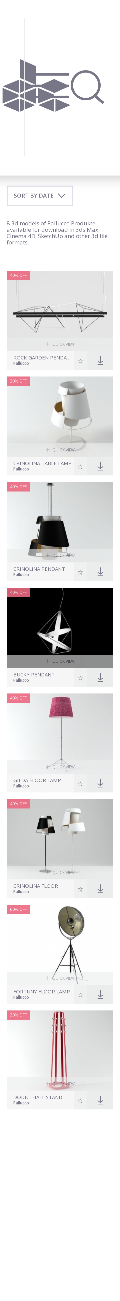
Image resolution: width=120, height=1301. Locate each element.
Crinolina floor (35, 886)
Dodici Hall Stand (37, 1097)
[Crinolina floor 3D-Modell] (60, 839)
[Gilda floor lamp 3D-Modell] (60, 733)
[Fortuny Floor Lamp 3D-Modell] (60, 945)
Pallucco (21, 363)
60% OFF (18, 909)
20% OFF (18, 381)
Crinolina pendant (39, 569)
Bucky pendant (34, 674)
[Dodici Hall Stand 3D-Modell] (60, 1050)
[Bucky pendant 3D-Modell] (60, 628)
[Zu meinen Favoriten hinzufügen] (80, 360)
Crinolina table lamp (42, 463)
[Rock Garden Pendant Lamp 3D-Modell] (60, 311)
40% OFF (18, 275)
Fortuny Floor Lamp (41, 991)
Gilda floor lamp (37, 780)
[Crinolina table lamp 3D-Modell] (60, 416)
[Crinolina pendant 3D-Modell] (60, 522)
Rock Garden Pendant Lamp (42, 357)
